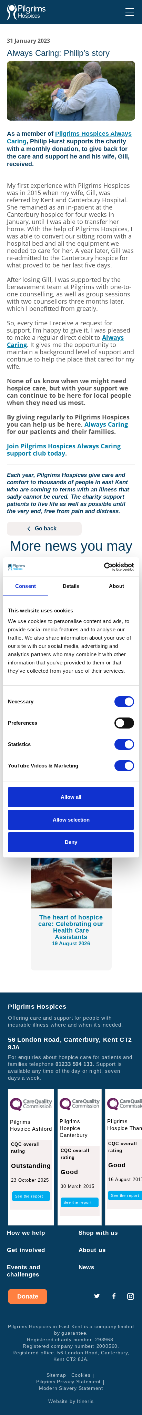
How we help (26, 1233)
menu (130, 12)
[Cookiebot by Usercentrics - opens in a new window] (104, 566)
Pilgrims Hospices (26, 11)
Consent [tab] (25, 586)
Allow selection (71, 820)
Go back (46, 528)
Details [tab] (71, 586)
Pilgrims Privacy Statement (68, 1381)
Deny (71, 842)
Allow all (71, 797)
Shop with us (98, 1233)
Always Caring (106, 424)
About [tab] (116, 586)
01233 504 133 (74, 1064)
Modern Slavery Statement (71, 1388)
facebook (114, 1296)
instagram (130, 1296)
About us (92, 1250)
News (87, 1267)
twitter (97, 1296)
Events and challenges (23, 1271)
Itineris (85, 1401)
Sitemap (56, 1375)
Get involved (26, 1250)
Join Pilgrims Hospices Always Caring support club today (64, 449)
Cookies (81, 1375)
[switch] (124, 723)
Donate (27, 1296)
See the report (29, 1196)
